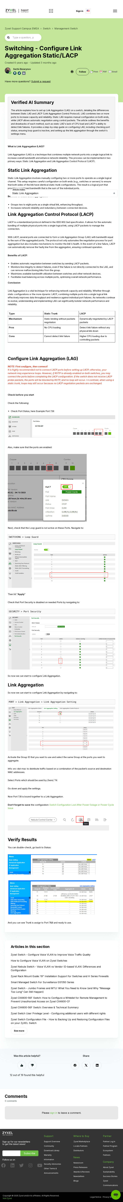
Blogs (76, 1181)
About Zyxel (108, 1167)
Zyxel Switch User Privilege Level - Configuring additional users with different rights (58, 1013)
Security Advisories (52, 1164)
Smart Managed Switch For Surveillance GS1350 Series (42, 982)
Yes (21, 1065)
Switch (47, 28)
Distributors (79, 1150)
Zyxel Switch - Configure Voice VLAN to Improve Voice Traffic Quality (50, 954)
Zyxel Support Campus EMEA (22, 28)
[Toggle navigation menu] (115, 10)
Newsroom (78, 1163)
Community (49, 1146)
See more (19, 1030)
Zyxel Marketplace (82, 1141)
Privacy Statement (111, 1197)
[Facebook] (75, 1065)
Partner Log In (109, 1141)
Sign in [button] (79, 11)
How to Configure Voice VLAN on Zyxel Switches (39, 960)
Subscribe (29, 1153)
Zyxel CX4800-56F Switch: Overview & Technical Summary (45, 1007)
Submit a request (41, 81)
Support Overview (52, 1141)
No (32, 1065)
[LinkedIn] (97, 1065)
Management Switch (66, 28)
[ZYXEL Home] (7, 1133)
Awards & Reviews (82, 1172)
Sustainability (109, 1172)
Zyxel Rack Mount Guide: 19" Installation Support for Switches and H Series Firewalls (60, 976)
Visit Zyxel (7, 1198)
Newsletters (79, 1176)
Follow (82, 71)
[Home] (17, 11)
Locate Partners (80, 1146)
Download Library (51, 1150)
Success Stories (110, 1176)
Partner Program (110, 1146)
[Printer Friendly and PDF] (103, 71)
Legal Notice (95, 1197)
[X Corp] (86, 1065)
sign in (53, 1112)
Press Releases (80, 1167)
